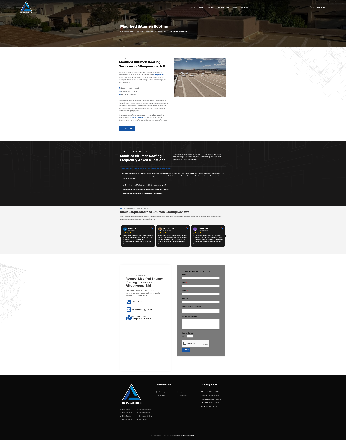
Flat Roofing (143, 419)
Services (211, 7)
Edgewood (182, 392)
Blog (235, 7)
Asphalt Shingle (127, 419)
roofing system (158, 75)
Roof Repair (126, 409)
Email (184, 283)
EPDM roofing (141, 117)
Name (184, 275)
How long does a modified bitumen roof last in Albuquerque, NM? (144, 185)
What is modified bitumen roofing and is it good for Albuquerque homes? (146, 169)
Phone (185, 291)
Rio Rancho (183, 395)
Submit (186, 350)
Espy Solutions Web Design (186, 435)
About (201, 7)
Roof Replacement (145, 409)
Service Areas (223, 7)
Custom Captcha (188, 333)
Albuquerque (162, 392)
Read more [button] (126, 244)
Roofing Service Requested (191, 307)
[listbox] (201, 311)
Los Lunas (161, 395)
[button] (173, 169)
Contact (244, 7)
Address (185, 299)
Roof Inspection (127, 412)
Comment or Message (190, 316)
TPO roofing (133, 117)
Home (193, 7)
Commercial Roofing (145, 416)
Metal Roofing (126, 416)
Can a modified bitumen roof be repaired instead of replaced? (143, 193)
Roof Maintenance (144, 412)
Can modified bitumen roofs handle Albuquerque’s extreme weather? (145, 189)
